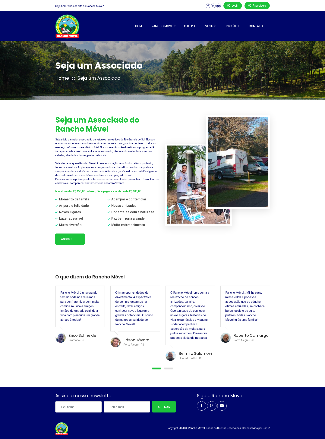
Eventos (210, 26)
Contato (256, 26)
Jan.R (266, 428)
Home (139, 26)
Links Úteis (232, 26)
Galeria (189, 26)
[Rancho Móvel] (67, 26)
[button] (156, 368)
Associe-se (259, 5)
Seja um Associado (99, 78)
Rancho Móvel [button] (163, 26)
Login (235, 5)
